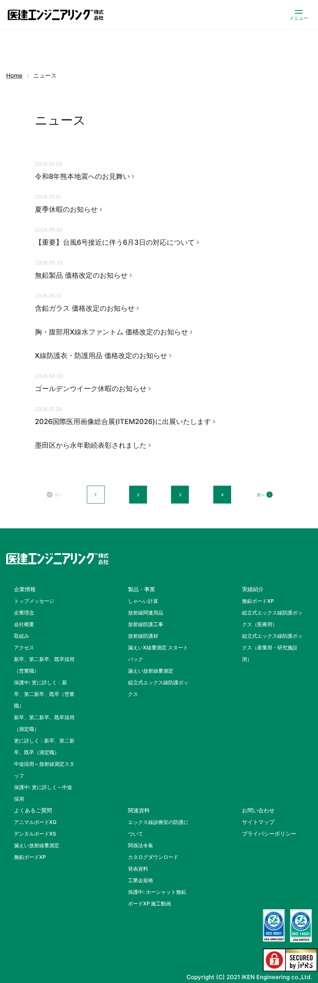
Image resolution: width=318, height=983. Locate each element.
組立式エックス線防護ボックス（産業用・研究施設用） (272, 647)
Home (14, 75)
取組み (21, 636)
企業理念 (24, 612)
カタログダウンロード (153, 857)
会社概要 (24, 624)
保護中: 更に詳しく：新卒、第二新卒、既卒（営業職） (44, 694)
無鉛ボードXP (258, 601)
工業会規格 (140, 880)
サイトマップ (258, 822)
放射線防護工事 (145, 624)
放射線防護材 (143, 636)
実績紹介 (253, 589)
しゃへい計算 (143, 601)
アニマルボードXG (35, 822)
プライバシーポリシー (269, 833)
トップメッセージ (34, 601)
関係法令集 (140, 845)
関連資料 (139, 810)
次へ (260, 494)
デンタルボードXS (35, 834)
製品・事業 (141, 589)
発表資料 (138, 868)
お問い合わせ (258, 810)
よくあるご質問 (33, 810)
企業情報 (25, 589)
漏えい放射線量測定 (150, 671)
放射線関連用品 (145, 612)
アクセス (24, 647)
